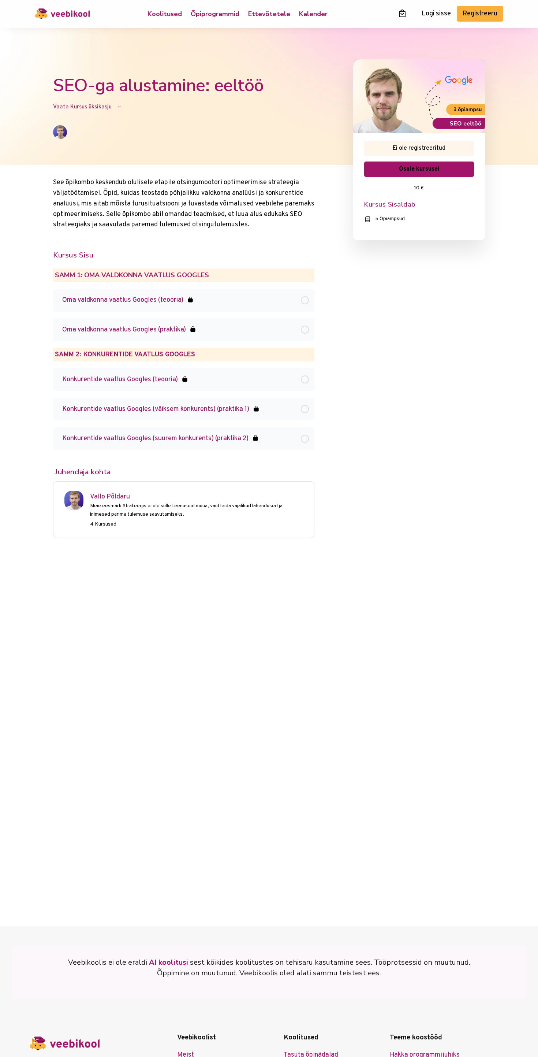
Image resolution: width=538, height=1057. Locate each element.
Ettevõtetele (269, 14)
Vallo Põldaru (110, 497)
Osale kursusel (419, 169)
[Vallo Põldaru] (73, 500)
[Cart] (402, 13)
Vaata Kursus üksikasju (83, 107)
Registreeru (480, 14)
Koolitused (164, 14)
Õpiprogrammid (215, 14)
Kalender (313, 14)
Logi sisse (436, 14)
